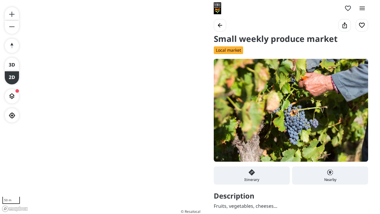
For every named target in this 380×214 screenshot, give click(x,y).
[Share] (344, 25)
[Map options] (12, 96)
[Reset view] (12, 46)
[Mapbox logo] (15, 208)
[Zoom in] (12, 13)
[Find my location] (12, 115)
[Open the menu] (362, 8)
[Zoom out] (12, 27)
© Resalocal (190, 211)
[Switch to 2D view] (12, 77)
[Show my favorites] (348, 8)
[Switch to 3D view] (12, 64)
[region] (101, 107)
